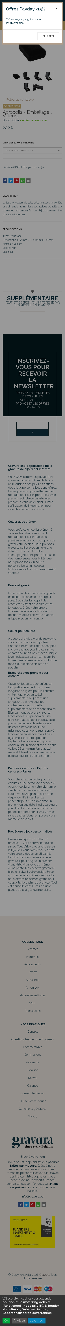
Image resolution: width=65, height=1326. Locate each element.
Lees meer (37, 1320)
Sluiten (48, 36)
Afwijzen (19, 1320)
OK (6, 1320)
